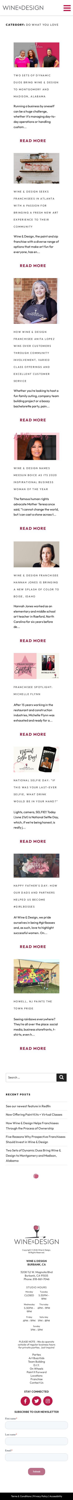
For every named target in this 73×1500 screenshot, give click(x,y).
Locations (36, 1375)
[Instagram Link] (48, 1401)
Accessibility (55, 1496)
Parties (36, 1354)
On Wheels (36, 1368)
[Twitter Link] (36, 1401)
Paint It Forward (37, 1372)
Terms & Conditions (21, 1496)
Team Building (36, 1361)
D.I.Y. (36, 1365)
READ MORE (33, 140)
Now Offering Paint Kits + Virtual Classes (34, 1114)
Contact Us (36, 1382)
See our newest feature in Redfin (28, 1106)
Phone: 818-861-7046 (36, 1279)
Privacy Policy (40, 1496)
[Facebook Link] (25, 1401)
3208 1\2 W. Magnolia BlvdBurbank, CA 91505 (36, 1273)
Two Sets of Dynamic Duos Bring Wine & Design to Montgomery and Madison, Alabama (33, 1155)
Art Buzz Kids (36, 1358)
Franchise (37, 1379)
